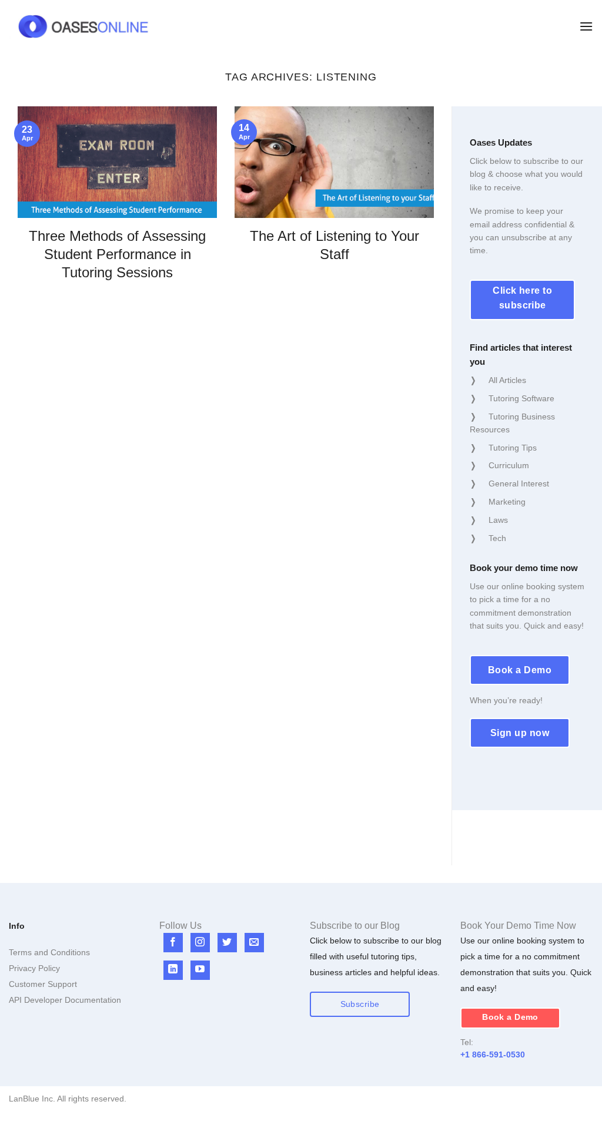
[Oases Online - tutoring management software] (83, 26)
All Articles (507, 380)
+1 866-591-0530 (492, 1054)
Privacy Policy (34, 968)
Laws (498, 520)
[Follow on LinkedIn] (173, 970)
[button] (586, 26)
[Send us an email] (254, 942)
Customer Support (43, 984)
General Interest (519, 483)
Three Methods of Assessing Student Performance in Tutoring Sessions (117, 254)
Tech (497, 538)
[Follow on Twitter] (227, 942)
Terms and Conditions (49, 952)
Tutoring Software (521, 398)
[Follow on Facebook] (173, 942)
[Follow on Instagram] (200, 942)
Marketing (507, 501)
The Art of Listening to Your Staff (334, 245)
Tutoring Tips (513, 447)
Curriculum (509, 465)
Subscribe (360, 1004)
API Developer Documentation (65, 1000)
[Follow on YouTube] (200, 970)
